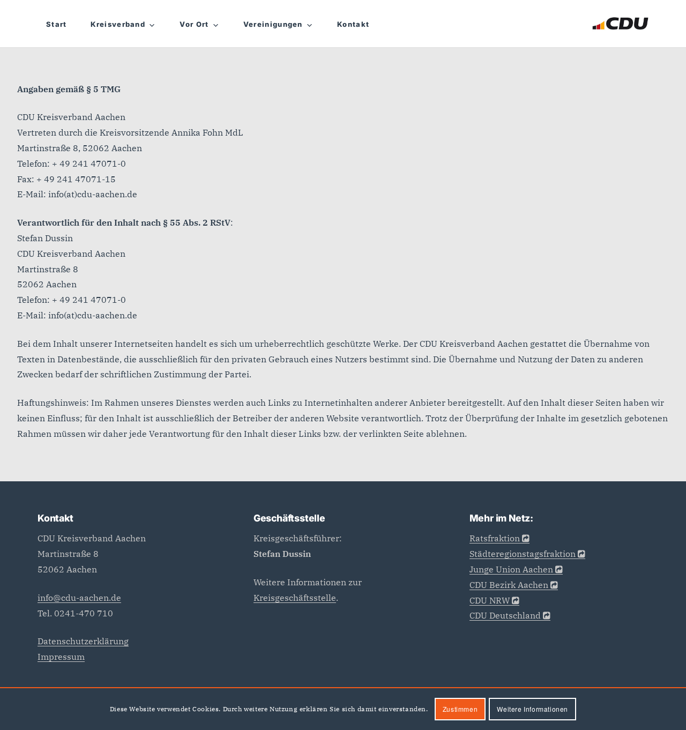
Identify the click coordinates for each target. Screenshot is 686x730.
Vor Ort (194, 24)
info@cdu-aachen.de (79, 597)
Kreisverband (118, 24)
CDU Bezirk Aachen (508, 584)
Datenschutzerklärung (83, 641)
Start (56, 24)
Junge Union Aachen (511, 569)
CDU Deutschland (505, 615)
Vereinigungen (273, 24)
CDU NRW (489, 600)
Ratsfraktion (494, 538)
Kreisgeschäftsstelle (294, 597)
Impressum (61, 656)
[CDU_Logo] (620, 23)
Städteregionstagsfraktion (522, 553)
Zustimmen (460, 708)
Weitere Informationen (532, 708)
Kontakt (353, 24)
